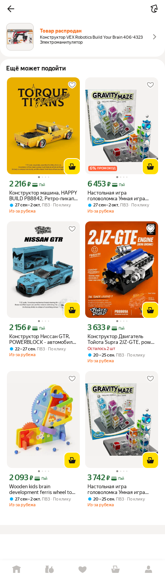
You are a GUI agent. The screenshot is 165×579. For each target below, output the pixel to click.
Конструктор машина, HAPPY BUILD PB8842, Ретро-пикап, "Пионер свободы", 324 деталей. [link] (43, 195)
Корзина (115, 569)
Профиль (148, 569)
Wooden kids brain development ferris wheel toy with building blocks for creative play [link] (41, 489)
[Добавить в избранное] (72, 85)
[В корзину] (72, 166)
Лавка (49, 569)
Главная (16, 569)
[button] (10, 8)
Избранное (82, 569)
